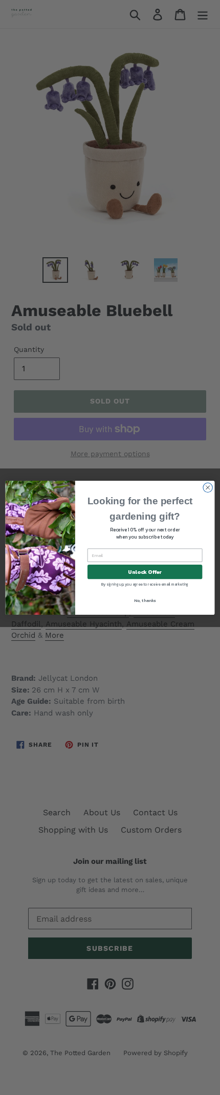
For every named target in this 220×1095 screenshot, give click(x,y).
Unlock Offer (145, 572)
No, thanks (145, 600)
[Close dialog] (207, 487)
